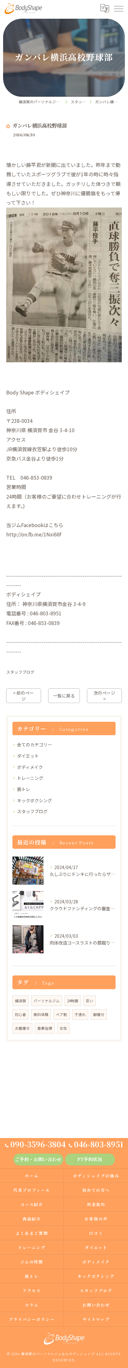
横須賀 (20, 1000)
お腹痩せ (22, 1028)
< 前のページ (23, 696)
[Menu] (118, 8)
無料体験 (41, 1014)
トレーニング (30, 778)
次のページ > (104, 696)
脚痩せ (98, 1014)
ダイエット (28, 756)
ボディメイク (30, 767)
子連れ (80, 1014)
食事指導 (44, 1028)
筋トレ (23, 789)
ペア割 (61, 1014)
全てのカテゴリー (34, 744)
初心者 (20, 1014)
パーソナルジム (47, 1000)
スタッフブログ (20, 672)
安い (89, 1000)
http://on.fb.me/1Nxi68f (33, 534)
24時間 (72, 1000)
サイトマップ (96, 1319)
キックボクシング (34, 800)
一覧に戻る (64, 695)
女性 (63, 1028)
